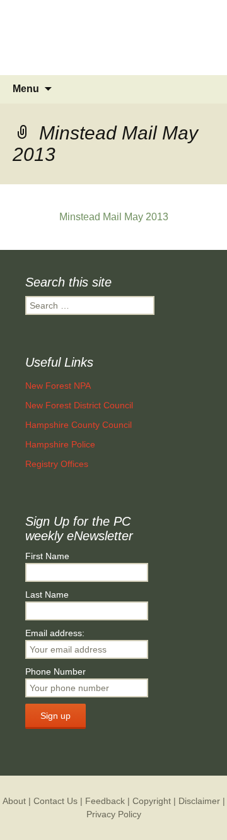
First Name (47, 556)
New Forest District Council (79, 405)
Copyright (151, 801)
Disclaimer (199, 801)
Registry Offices (56, 464)
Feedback (105, 801)
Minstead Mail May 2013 (113, 216)
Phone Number (55, 671)
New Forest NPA (58, 386)
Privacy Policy (113, 814)
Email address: (54, 633)
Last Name (47, 594)
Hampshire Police (60, 444)
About (14, 801)
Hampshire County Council (78, 425)
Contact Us (55, 801)
